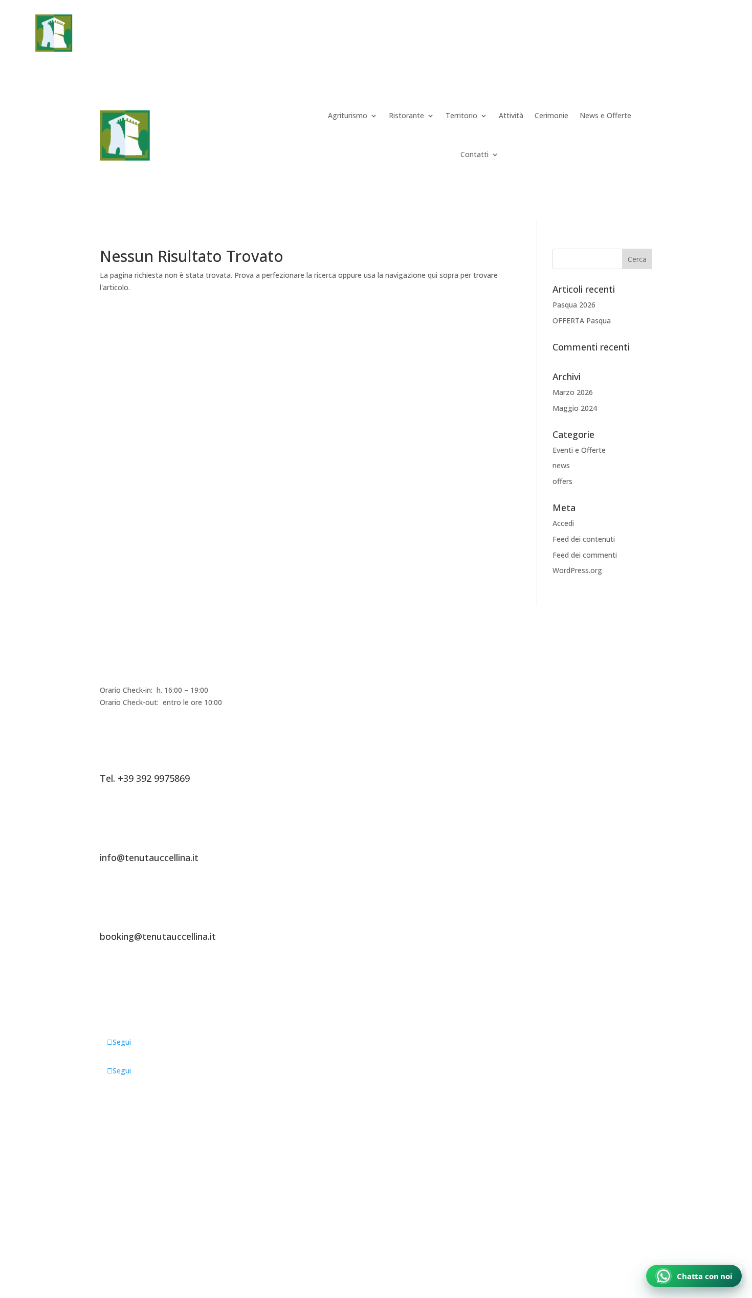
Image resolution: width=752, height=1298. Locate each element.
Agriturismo (278, 34)
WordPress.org (577, 570)
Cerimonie (505, 34)
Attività (459, 34)
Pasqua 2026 (573, 305)
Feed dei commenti (584, 555)
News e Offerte (568, 34)
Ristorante (344, 34)
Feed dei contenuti (583, 539)
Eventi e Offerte (579, 450)
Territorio (405, 34)
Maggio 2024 (574, 408)
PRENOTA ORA (665, 33)
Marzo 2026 (572, 392)
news (561, 465)
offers (562, 481)
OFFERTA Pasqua (581, 320)
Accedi (563, 523)
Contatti (474, 154)
